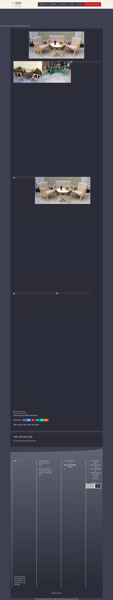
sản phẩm (24, 413)
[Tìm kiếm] (98, 486)
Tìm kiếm (93, 482)
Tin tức (95, 476)
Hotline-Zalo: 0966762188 (92, 4)
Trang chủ (3, 26)
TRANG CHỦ (43, 4)
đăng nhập (22, 441)
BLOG (9, 26)
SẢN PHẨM (53, 4)
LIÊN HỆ (79, 4)
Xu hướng (95, 478)
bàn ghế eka (18, 413)
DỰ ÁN (71, 4)
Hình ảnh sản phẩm (20, 411)
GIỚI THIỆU (63, 4)
